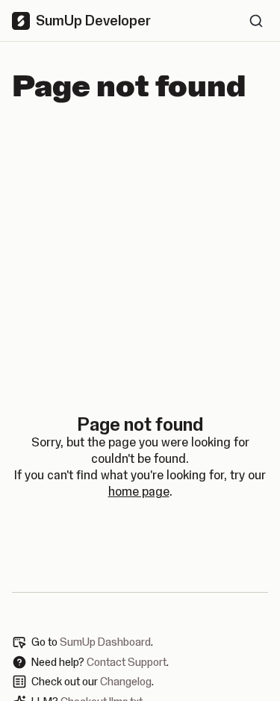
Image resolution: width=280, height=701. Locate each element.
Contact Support (127, 662)
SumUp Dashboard (105, 642)
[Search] (256, 21)
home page (138, 491)
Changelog (126, 681)
